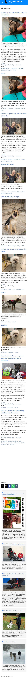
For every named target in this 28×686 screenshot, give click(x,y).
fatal (7, 443)
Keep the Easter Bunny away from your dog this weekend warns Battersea (12, 358)
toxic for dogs (5, 444)
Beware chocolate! (7, 164)
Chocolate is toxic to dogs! (10, 197)
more (3, 63)
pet (14, 289)
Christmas (20, 68)
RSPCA (23, 443)
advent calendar (5, 68)
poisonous (17, 443)
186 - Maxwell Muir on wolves (9, 641)
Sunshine (4, 325)
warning (12, 444)
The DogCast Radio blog (7, 65)
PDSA (14, 70)
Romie (3, 292)
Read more (18, 65)
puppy (14, 322)
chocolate (13, 68)
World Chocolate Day (6, 161)
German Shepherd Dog (14, 159)
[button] (2, 486)
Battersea (3, 407)
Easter (9, 289)
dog (2, 110)
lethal (11, 443)
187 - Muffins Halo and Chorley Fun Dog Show (13, 610)
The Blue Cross (20, 289)
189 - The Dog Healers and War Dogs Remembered (14, 544)
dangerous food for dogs (14, 441)
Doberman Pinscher (6, 70)
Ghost (3, 73)
